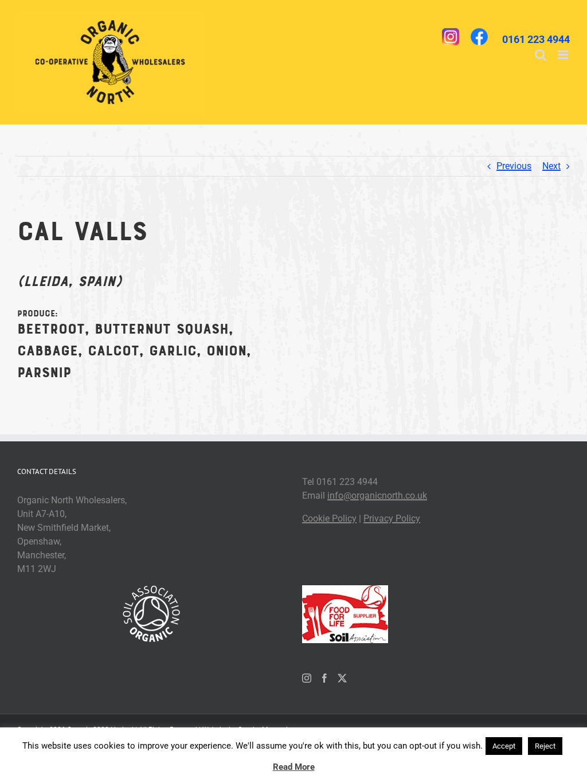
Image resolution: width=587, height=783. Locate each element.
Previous (513, 165)
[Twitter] (342, 678)
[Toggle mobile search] (540, 55)
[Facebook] (324, 678)
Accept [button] (503, 746)
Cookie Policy (329, 518)
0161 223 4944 (536, 39)
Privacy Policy (391, 518)
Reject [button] (545, 746)
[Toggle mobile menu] (564, 55)
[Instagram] (306, 678)
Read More (294, 767)
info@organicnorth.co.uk (377, 495)
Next (551, 165)
